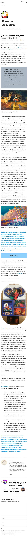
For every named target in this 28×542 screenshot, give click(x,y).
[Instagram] (10, 474)
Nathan (23, 40)
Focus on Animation (8, 23)
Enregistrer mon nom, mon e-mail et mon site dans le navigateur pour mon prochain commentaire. (13, 531)
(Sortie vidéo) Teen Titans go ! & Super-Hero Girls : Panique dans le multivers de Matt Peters (18, 484)
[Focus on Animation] (4, 14)
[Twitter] (22, 2)
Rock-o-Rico (8, 50)
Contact (2, 6)
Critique (4, 40)
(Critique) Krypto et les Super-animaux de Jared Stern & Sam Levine (11, 491)
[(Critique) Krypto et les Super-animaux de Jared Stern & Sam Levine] (23, 489)
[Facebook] (21, 2)
